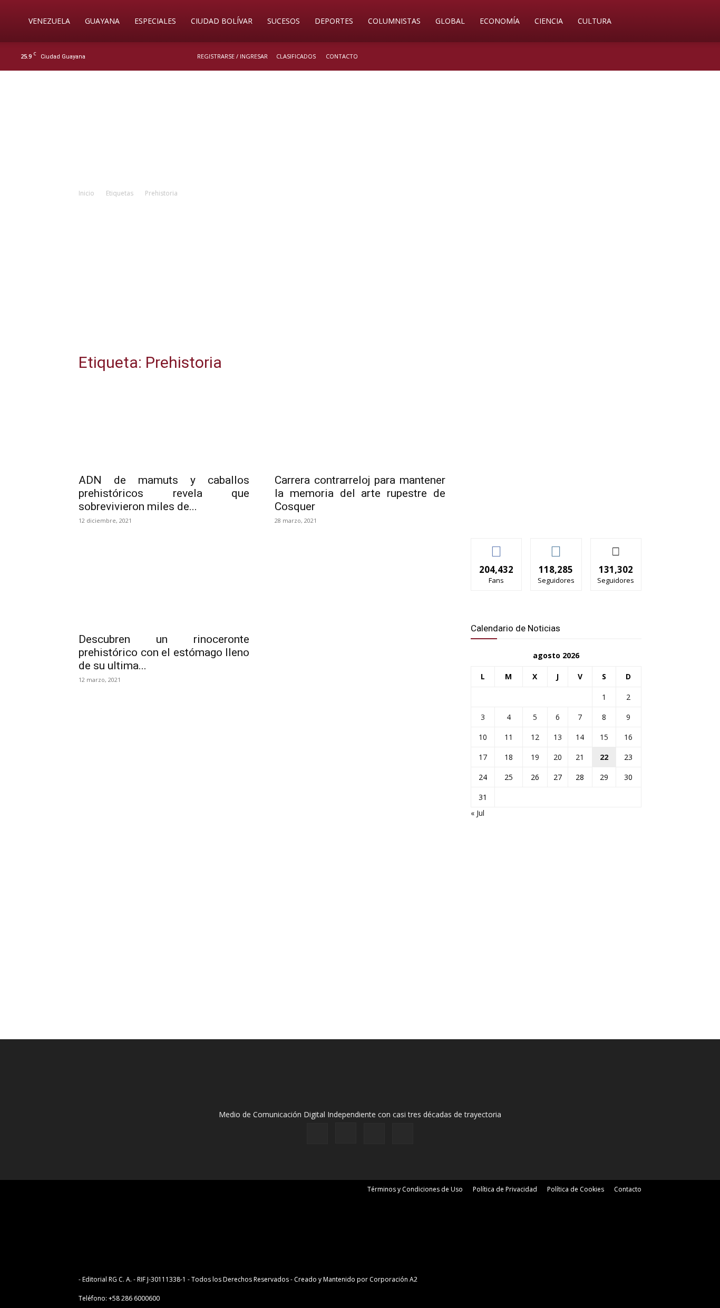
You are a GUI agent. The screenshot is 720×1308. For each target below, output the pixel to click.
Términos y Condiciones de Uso (415, 1189)
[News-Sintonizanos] (550, 512)
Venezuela (49, 21)
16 (628, 737)
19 (535, 757)
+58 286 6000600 (134, 1298)
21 (580, 757)
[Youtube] (701, 56)
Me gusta (497, 546)
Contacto (342, 56)
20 (557, 757)
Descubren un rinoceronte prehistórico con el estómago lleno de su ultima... (164, 652)
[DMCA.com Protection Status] (501, 1279)
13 (557, 737)
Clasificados (296, 56)
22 (604, 757)
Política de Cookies (575, 1189)
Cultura (594, 21)
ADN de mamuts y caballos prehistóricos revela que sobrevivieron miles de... (164, 493)
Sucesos (283, 21)
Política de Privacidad (505, 1189)
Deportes (334, 21)
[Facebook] (649, 56)
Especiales (155, 21)
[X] (684, 56)
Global (450, 21)
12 (535, 737)
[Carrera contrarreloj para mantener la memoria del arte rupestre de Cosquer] (360, 425)
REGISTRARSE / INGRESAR (232, 56)
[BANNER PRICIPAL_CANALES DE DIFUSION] (360, 130)
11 (508, 737)
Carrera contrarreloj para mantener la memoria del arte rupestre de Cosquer (360, 493)
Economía (500, 21)
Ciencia (548, 21)
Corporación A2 (393, 1279)
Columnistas (394, 21)
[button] (696, 22)
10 (483, 737)
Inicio (86, 193)
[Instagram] (667, 56)
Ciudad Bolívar (221, 21)
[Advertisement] (360, 278)
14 (580, 737)
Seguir (556, 546)
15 (604, 737)
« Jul (477, 813)
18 (508, 757)
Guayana (102, 21)
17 (483, 757)
